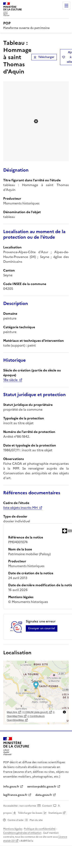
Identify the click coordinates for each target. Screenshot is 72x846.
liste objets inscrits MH (20, 507)
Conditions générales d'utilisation (22, 833)
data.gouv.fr (43, 795)
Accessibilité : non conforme (19, 806)
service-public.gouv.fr (41, 786)
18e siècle (10, 379)
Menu (66, 6)
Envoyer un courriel (41, 628)
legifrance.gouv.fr (15, 795)
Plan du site (36, 820)
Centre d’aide (15, 820)
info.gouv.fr (11, 786)
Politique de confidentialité (39, 829)
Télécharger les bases (30, 813)
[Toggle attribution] (64, 712)
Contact (47, 806)
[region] (36, 692)
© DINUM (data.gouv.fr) (35, 712)
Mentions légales (12, 829)
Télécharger (46, 57)
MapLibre (12, 712)
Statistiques (55, 813)
